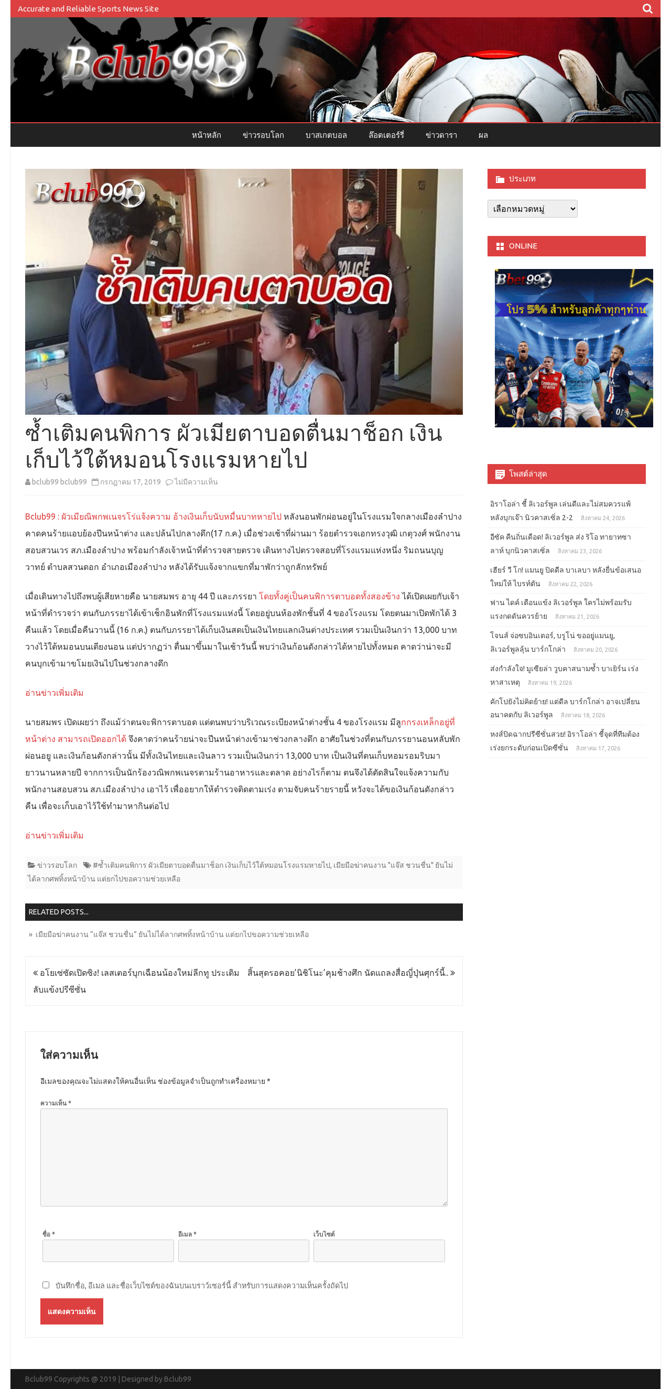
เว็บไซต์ (324, 1234)
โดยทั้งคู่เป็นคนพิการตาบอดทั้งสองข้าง (329, 596)
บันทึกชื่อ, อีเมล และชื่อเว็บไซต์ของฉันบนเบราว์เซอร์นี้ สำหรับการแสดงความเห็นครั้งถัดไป (202, 1286)
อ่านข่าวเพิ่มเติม (54, 692)
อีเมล (187, 1234)
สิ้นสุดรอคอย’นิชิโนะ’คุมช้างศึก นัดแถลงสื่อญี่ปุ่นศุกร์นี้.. (348, 972)
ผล (483, 135)
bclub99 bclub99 (59, 482)
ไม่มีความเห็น (196, 482)
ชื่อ (48, 1234)
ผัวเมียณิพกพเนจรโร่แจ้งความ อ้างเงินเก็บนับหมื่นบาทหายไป (171, 516)
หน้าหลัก (206, 135)
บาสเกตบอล (326, 135)
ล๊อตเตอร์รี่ (386, 135)
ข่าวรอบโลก (263, 135)
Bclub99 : (43, 516)
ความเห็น (55, 1103)
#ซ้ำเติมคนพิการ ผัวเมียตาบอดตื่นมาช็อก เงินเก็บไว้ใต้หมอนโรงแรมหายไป (211, 865)
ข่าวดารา (441, 135)
